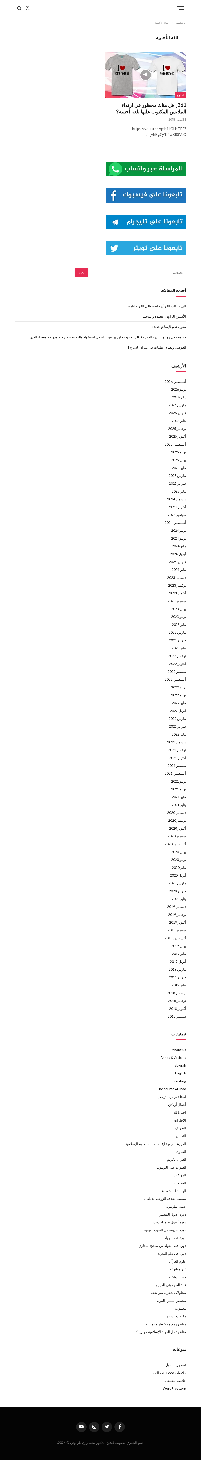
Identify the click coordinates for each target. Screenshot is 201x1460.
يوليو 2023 (178, 609)
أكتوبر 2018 (177, 1008)
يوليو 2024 (178, 530)
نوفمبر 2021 (177, 750)
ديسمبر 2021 (176, 742)
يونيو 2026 (178, 389)
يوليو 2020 (178, 852)
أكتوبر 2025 (177, 436)
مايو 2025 (179, 468)
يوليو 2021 (178, 781)
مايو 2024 (179, 546)
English (180, 1073)
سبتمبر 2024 (177, 515)
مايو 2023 (179, 624)
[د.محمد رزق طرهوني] (100, 8)
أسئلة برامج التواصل (171, 1097)
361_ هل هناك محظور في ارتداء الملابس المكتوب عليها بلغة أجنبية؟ (151, 108)
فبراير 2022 (177, 726)
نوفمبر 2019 (177, 914)
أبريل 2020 (178, 875)
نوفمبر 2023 (177, 585)
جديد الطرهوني (175, 1206)
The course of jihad (171, 1089)
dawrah (180, 1065)
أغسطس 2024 (175, 522)
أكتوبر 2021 (177, 758)
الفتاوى (180, 95)
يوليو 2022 (178, 687)
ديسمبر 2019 (176, 907)
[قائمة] (180, 7)
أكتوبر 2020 (177, 828)
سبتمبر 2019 (177, 930)
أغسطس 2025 (175, 444)
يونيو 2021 (178, 789)
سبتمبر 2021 (177, 765)
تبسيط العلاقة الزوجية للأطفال (165, 1198)
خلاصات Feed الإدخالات (169, 1373)
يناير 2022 (179, 734)
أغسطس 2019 (175, 938)
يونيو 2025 (178, 460)
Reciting (179, 1081)
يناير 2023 (179, 648)
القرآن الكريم (176, 1159)
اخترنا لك (179, 1112)
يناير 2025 (179, 491)
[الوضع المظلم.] (28, 8)
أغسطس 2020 (175, 844)
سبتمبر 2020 (177, 836)
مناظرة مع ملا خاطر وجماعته (166, 1324)
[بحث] (19, 7)
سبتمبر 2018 (177, 1016)
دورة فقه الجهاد (175, 1238)
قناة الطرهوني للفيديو (171, 1285)
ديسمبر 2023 (176, 577)
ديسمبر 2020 (176, 812)
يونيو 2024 (178, 538)
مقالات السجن (176, 1316)
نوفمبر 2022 (177, 656)
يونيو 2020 (178, 859)
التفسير (181, 1136)
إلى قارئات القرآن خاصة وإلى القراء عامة (157, 306)
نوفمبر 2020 (177, 820)
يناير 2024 (179, 569)
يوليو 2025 (178, 452)
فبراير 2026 (177, 413)
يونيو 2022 (178, 695)
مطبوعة (180, 1308)
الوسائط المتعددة (174, 1191)
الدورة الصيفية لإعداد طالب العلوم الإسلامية (155, 1144)
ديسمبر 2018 (176, 993)
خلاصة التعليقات (174, 1380)
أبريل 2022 (178, 711)
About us (179, 1050)
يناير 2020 (179, 899)
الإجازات (180, 1120)
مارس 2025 (177, 475)
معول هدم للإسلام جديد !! (168, 327)
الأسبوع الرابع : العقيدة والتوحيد (164, 316)
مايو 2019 (179, 954)
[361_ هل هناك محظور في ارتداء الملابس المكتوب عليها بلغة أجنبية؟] (145, 75)
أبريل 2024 (178, 554)
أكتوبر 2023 (177, 593)
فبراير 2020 (177, 891)
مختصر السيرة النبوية (171, 1300)
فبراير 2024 (177, 562)
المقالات (180, 1183)
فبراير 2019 (177, 977)
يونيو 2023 (178, 617)
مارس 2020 (177, 883)
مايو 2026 (179, 397)
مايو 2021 (179, 797)
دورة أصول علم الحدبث (169, 1222)
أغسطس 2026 (175, 381)
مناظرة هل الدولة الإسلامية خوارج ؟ (161, 1332)
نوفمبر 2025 (177, 428)
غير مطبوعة (177, 1269)
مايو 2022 (179, 703)
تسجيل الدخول (175, 1365)
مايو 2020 (179, 867)
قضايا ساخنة (177, 1277)
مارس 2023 (177, 632)
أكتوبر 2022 (177, 664)
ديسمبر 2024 (176, 499)
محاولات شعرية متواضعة (168, 1293)
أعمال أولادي (177, 1104)
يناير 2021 (179, 805)
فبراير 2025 (177, 483)
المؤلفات (180, 1175)
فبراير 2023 (177, 640)
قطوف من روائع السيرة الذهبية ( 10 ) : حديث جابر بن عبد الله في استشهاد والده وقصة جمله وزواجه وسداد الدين (108, 337)
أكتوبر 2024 (177, 507)
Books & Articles (173, 1057)
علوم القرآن (177, 1261)
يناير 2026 (179, 421)
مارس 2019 (177, 969)
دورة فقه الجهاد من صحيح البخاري (162, 1245)
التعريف (180, 1128)
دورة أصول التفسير (172, 1214)
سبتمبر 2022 (177, 671)
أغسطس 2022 (175, 679)
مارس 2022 (177, 718)
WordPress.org (174, 1388)
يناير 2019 (179, 985)
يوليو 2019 (178, 946)
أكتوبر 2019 (177, 922)
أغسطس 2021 (175, 773)
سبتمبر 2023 (177, 601)
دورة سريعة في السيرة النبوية (165, 1230)
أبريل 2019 (178, 961)
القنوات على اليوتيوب (171, 1167)
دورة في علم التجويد (172, 1253)
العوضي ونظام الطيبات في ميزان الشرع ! (157, 347)
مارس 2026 (177, 405)
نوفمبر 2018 (177, 1001)
